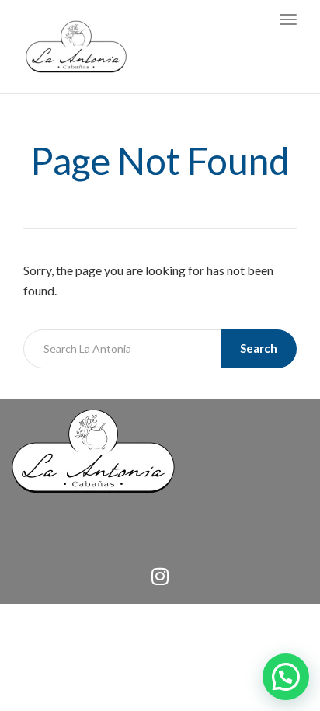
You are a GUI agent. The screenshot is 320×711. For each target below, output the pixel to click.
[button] (286, 676)
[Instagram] (160, 576)
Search (258, 348)
